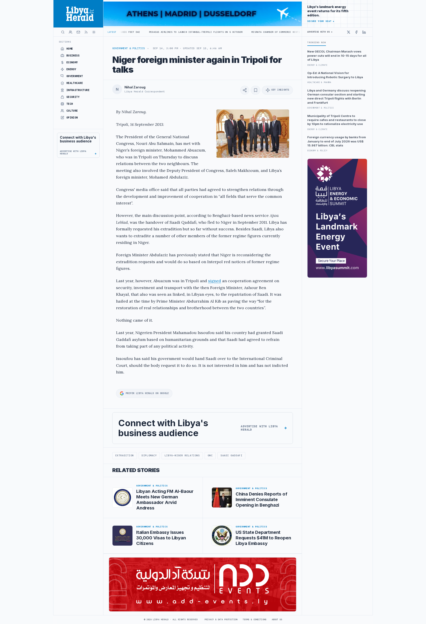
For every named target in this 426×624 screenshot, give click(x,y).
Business (73, 55)
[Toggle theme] (94, 32)
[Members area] (70, 32)
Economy (72, 62)
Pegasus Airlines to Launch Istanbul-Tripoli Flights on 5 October (163, 32)
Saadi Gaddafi (231, 455)
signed (214, 280)
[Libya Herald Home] (78, 13)
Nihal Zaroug (134, 87)
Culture (72, 110)
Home (69, 48)
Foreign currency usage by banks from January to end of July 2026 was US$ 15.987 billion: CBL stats (336, 141)
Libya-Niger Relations (182, 455)
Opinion (72, 117)
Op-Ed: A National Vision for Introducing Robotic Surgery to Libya (335, 75)
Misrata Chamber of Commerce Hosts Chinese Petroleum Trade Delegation (268, 32)
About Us (277, 619)
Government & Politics (128, 48)
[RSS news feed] (86, 32)
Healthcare (74, 83)
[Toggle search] (63, 32)
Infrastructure (78, 90)
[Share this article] (244, 90)
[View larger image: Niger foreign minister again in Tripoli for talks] (252, 133)
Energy (71, 69)
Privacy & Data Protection (221, 619)
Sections (65, 41)
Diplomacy (149, 455)
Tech (69, 103)
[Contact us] (78, 32)
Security (73, 97)
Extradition (124, 455)
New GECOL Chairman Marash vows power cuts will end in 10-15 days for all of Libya (336, 55)
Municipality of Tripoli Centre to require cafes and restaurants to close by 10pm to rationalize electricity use (336, 120)
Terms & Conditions (254, 619)
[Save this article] (255, 90)
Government (74, 76)
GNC (210, 455)
